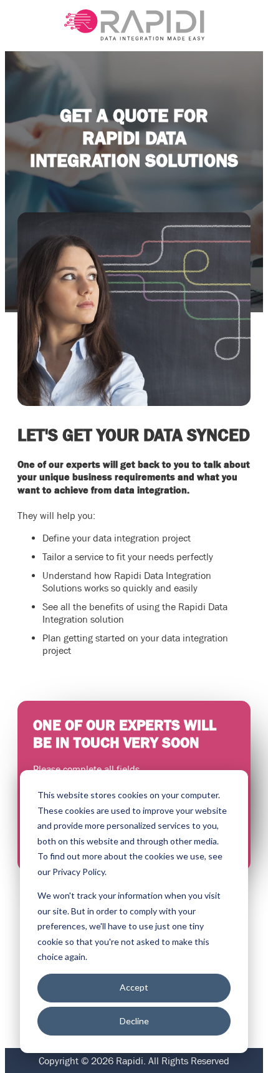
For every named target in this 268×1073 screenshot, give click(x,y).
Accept (134, 987)
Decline (134, 1021)
